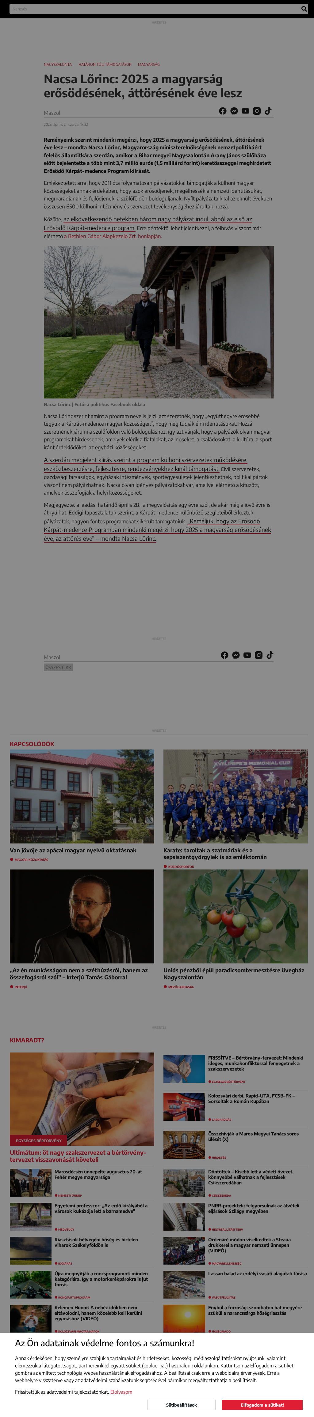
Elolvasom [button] (121, 1392)
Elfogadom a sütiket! (262, 1405)
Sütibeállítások (181, 1405)
